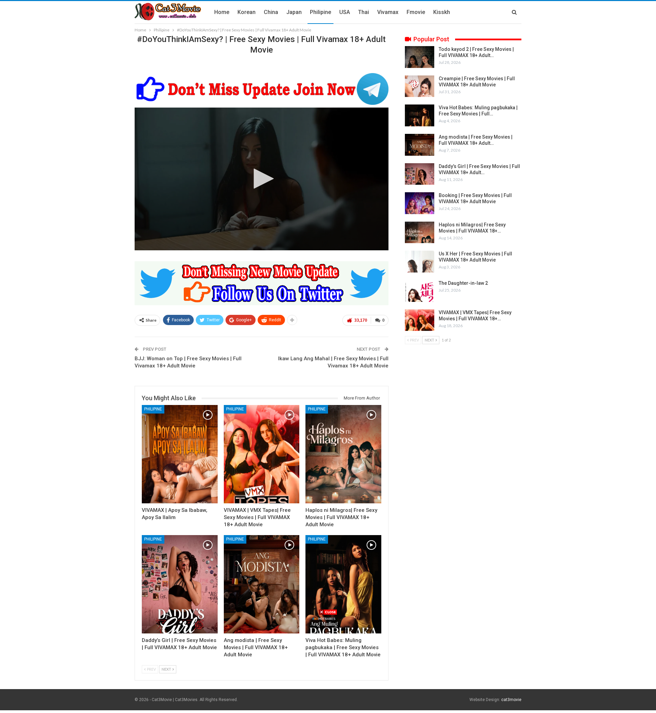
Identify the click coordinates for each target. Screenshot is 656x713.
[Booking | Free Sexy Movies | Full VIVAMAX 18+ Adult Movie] (419, 203)
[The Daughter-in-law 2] (419, 291)
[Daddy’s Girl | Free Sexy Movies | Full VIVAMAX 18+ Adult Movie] (180, 584)
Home (221, 12)
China (271, 12)
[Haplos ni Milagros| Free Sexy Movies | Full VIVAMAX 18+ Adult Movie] (343, 454)
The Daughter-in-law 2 (463, 283)
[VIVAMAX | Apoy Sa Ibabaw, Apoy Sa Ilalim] (180, 454)
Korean (246, 12)
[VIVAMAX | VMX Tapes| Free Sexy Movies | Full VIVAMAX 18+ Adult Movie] (262, 454)
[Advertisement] (328, 663)
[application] (261, 179)
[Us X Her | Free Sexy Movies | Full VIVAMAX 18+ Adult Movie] (419, 261)
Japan (294, 12)
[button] (261, 179)
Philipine (320, 12)
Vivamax (387, 12)
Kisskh (441, 12)
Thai (363, 12)
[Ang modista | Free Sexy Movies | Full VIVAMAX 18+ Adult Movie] (262, 584)
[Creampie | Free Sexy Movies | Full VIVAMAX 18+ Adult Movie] (419, 86)
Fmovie (416, 12)
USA (344, 12)
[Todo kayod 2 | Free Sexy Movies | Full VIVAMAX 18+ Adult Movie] (419, 57)
